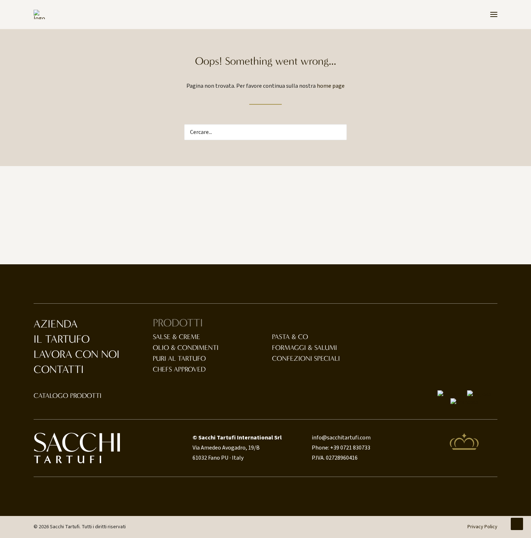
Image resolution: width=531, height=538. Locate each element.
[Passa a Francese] (464, 402)
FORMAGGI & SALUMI (304, 348)
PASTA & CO (290, 337)
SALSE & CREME (176, 337)
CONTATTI (59, 369)
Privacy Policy (482, 526)
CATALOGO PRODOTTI (68, 396)
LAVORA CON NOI (77, 354)
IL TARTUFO (62, 339)
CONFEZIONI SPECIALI (306, 359)
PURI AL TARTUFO (179, 359)
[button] (493, 14)
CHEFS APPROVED (179, 369)
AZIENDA (56, 324)
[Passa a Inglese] (479, 394)
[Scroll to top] (517, 524)
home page (331, 86)
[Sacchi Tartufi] (39, 14)
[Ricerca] (265, 132)
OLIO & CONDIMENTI (186, 348)
